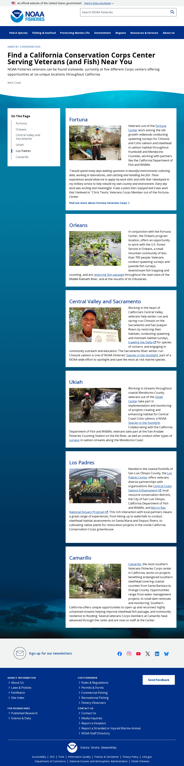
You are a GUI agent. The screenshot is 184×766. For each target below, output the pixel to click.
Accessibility (39, 756)
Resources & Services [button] (144, 33)
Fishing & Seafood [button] (44, 33)
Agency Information (22, 677)
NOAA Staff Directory (95, 733)
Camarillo (22, 157)
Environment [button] (102, 33)
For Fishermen (87, 677)
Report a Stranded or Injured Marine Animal (111, 728)
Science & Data (21, 718)
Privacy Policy (130, 756)
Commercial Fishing (94, 693)
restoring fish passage (109, 275)
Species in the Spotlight (142, 355)
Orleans (21, 129)
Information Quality (79, 756)
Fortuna (21, 123)
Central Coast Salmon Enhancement (150, 488)
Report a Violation (93, 723)
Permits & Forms (92, 688)
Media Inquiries (91, 718)
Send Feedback (158, 680)
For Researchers (19, 708)
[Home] (26, 15)
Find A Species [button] (18, 33)
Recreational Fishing (95, 698)
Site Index (17, 698)
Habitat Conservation (24, 46)
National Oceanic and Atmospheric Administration (99, 761)
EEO (52, 756)
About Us (17, 683)
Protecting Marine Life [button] (75, 33)
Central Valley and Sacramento (28, 136)
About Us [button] (169, 33)
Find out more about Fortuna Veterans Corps (98, 203)
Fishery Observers (93, 703)
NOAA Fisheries (140, 761)
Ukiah (20, 145)
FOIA (61, 756)
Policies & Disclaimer (106, 756)
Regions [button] (121, 33)
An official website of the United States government (64, 3)
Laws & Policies (21, 688)
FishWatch (18, 693)
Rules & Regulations (94, 683)
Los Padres (23, 151)
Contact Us (85, 708)
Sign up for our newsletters (50, 653)
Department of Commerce (50, 761)
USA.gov (147, 756)
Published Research (24, 713)
